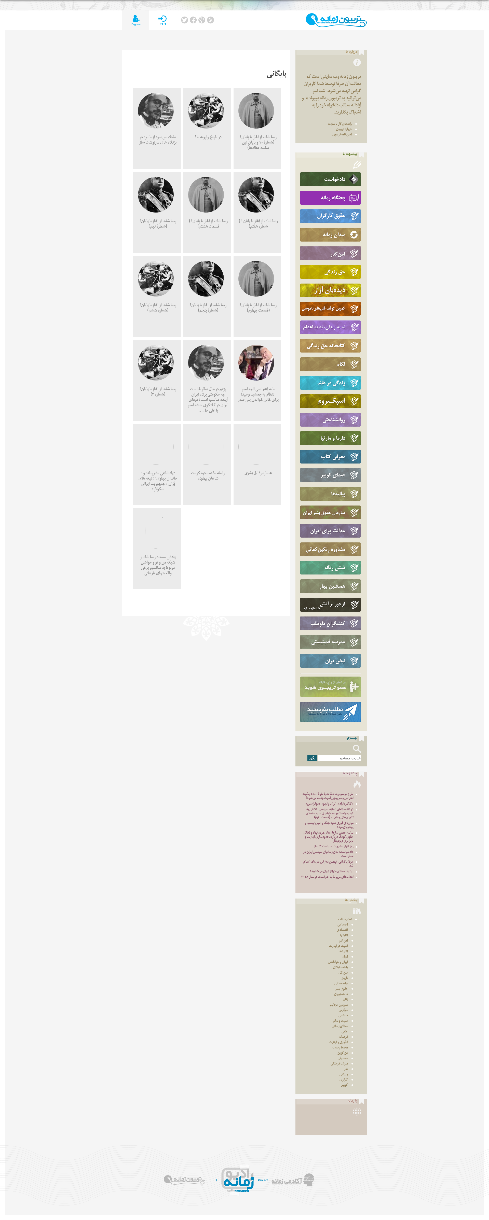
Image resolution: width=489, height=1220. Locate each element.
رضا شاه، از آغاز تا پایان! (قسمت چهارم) (258, 308)
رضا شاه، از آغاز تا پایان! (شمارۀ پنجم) (208, 308)
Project (263, 1180)
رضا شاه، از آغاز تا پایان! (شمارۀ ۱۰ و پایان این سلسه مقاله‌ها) (258, 143)
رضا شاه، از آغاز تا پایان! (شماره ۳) (158, 392)
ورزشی (343, 1074)
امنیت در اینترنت (338, 946)
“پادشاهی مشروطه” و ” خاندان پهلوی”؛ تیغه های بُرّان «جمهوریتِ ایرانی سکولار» (158, 481)
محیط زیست (340, 1048)
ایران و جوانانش (338, 962)
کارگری (343, 1080)
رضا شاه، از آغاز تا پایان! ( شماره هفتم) (258, 224)
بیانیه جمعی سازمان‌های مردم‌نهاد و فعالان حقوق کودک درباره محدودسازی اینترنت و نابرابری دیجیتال (328, 837)
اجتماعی (342, 925)
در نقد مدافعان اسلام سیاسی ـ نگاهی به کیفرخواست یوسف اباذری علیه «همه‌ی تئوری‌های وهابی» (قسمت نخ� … (330, 814)
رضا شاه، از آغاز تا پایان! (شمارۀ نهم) (158, 224)
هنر (346, 1069)
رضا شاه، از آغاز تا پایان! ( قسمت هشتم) (208, 224)
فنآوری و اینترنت (338, 1042)
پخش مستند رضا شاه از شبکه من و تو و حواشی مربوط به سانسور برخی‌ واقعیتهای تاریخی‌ (158, 565)
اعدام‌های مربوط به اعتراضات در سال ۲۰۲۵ (327, 877)
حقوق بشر (341, 989)
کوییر (344, 1085)
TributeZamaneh (336, 20)
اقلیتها (344, 935)
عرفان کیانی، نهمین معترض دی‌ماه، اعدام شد (328, 864)
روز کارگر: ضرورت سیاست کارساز (334, 847)
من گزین (342, 1053)
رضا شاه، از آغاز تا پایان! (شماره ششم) (158, 308)
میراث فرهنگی (339, 1064)
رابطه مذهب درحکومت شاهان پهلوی (208, 476)
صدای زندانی (340, 1026)
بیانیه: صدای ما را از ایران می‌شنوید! (332, 872)
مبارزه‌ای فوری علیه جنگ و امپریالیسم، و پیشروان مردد (329, 825)
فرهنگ (343, 1037)
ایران (345, 957)
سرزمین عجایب (339, 1005)
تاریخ (345, 978)
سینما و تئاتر (340, 1021)
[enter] (162, 20)
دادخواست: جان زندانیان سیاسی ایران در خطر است (328, 854)
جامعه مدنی (341, 984)
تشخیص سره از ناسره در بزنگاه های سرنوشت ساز (157, 140)
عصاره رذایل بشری (258, 473)
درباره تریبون (344, 129)
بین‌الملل (343, 973)
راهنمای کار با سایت (340, 124)
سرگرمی (343, 1010)
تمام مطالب (345, 919)
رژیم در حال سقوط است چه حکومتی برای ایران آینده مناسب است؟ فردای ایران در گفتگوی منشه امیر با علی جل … (208, 400)
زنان (345, 1000)
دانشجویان (341, 994)
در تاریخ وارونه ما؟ (208, 137)
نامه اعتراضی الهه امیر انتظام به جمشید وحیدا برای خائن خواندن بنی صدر (258, 395)
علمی (345, 1032)
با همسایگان (340, 968)
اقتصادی (342, 930)
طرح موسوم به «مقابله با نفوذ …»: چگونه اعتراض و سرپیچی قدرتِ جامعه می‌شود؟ (328, 796)
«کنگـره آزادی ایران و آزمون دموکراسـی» (329, 804)
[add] (135, 20)
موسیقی (343, 1058)
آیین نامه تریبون (342, 135)
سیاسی (343, 1016)
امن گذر (343, 941)
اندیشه (343, 952)
